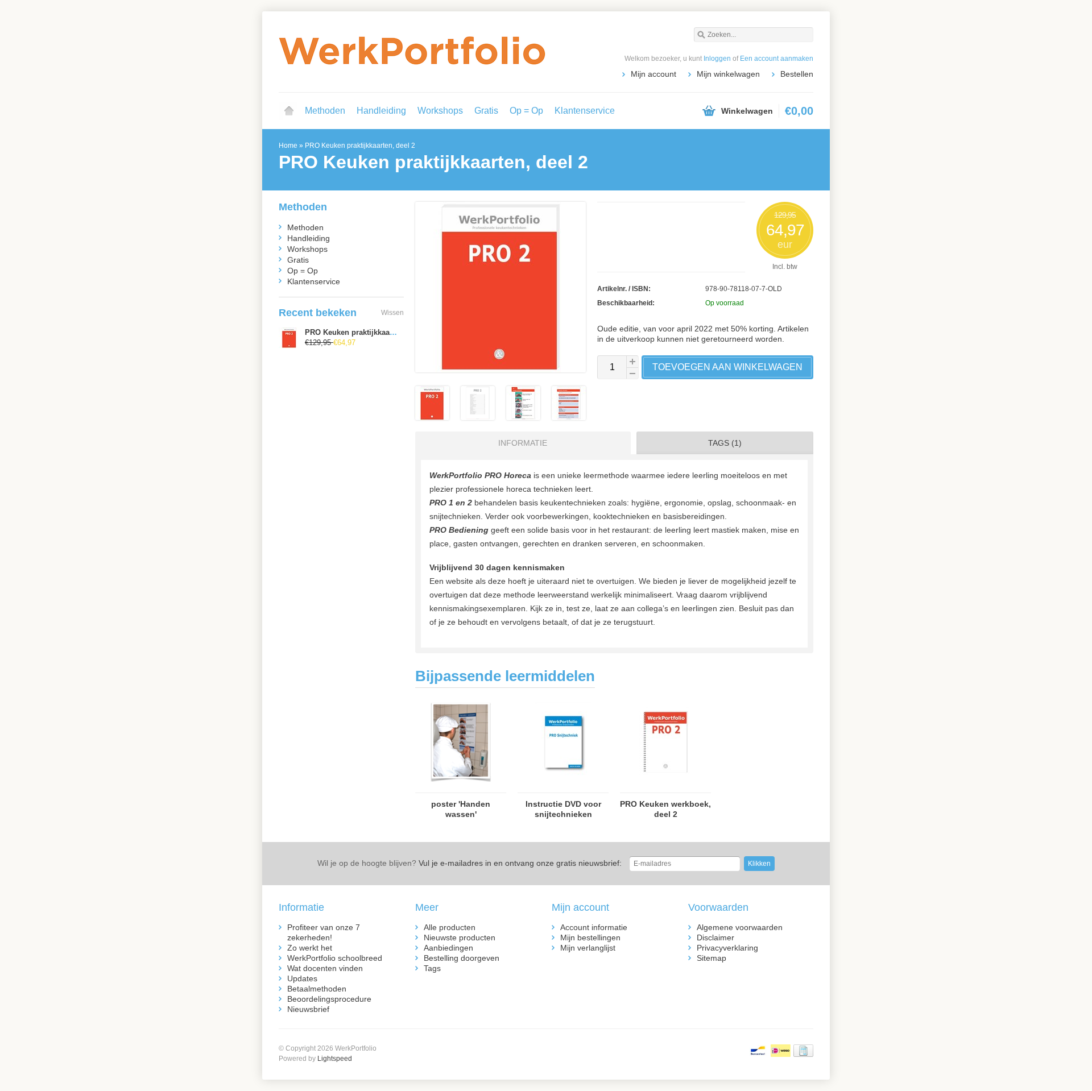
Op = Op (526, 110)
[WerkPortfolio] (412, 51)
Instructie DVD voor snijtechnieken (563, 809)
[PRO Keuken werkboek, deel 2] (665, 787)
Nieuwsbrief (308, 1009)
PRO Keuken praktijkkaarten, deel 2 (360, 146)
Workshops (440, 110)
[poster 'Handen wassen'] (460, 787)
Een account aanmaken (776, 59)
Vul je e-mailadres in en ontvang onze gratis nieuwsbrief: (469, 863)
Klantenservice (585, 110)
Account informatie (593, 927)
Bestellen (796, 73)
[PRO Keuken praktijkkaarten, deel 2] (432, 417)
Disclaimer (715, 937)
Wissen (392, 313)
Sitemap (711, 958)
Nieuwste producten (459, 937)
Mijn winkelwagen (728, 73)
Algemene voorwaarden (740, 927)
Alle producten (449, 927)
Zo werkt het (309, 947)
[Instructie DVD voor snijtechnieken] (563, 787)
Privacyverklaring (727, 947)
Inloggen (717, 59)
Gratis (486, 110)
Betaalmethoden (316, 988)
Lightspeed (334, 1059)
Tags (432, 968)
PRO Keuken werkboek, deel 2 (665, 809)
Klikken (759, 864)
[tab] (520, 443)
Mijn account (653, 73)
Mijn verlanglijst (587, 947)
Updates (302, 978)
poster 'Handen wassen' (460, 809)
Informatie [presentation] (522, 442)
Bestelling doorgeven (461, 958)
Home (289, 111)
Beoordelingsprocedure (329, 998)
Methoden (325, 110)
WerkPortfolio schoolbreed (334, 958)
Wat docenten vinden (325, 968)
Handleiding (381, 110)
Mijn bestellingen (590, 937)
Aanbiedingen (448, 947)
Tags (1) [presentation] (725, 442)
